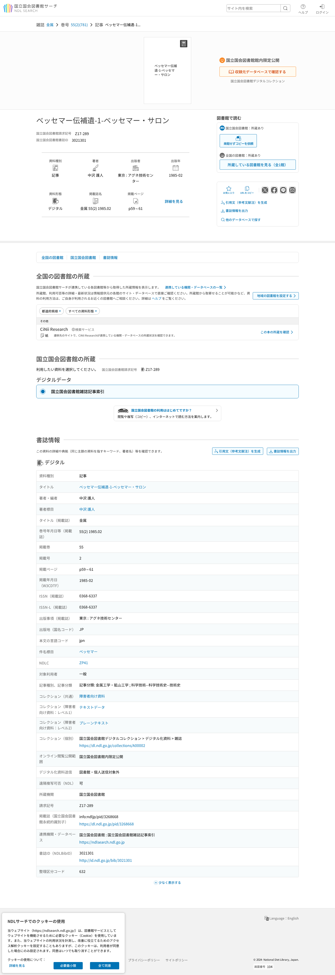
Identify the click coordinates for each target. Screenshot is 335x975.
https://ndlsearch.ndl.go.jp (102, 842)
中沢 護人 (87, 509)
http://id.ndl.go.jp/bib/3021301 (105, 860)
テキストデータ (92, 707)
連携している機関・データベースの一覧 (193, 287)
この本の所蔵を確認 (274, 332)
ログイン (322, 12)
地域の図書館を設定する (274, 295)
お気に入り (228, 192)
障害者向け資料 (92, 696)
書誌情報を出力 (237, 210)
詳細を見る (174, 201)
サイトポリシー (176, 960)
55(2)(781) (79, 24)
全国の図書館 (52, 257)
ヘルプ (303, 12)
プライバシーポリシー (144, 960)
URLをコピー (247, 192)
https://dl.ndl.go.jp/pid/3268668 (106, 824)
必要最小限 (68, 965)
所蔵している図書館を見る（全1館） (258, 164)
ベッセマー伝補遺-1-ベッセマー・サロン (112, 487)
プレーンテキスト (93, 723)
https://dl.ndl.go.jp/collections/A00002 (112, 745)
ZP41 (83, 662)
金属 (50, 24)
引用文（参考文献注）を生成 (246, 202)
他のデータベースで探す (243, 219)
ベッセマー (88, 651)
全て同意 (104, 965)
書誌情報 (110, 257)
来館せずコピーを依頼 (238, 143)
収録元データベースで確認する (260, 71)
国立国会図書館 (83, 257)
